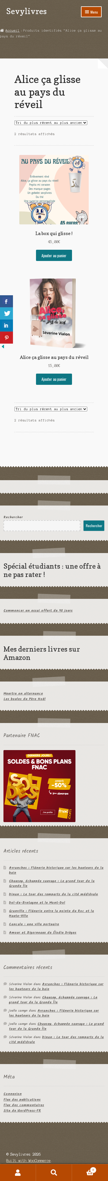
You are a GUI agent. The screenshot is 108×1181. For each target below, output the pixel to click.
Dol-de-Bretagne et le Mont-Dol (37, 902)
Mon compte (18, 1172)
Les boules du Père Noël (24, 699)
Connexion (12, 1094)
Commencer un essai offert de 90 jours (38, 610)
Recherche (54, 1172)
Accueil (12, 30)
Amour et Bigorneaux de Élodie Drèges (42, 932)
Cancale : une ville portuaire (34, 924)
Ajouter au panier (54, 255)
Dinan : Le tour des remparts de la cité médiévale (53, 894)
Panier (83, 1168)
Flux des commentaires (23, 1105)
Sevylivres (26, 11)
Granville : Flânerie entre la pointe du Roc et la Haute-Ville (51, 913)
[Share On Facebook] (6, 301)
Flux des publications (22, 1099)
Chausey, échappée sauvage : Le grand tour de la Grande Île (51, 883)
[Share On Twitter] (6, 313)
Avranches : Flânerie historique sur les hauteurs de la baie (56, 870)
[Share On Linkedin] (6, 325)
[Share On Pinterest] (6, 338)
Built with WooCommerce (28, 1161)
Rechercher (13, 517)
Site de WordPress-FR (22, 1110)
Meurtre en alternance (23, 693)
